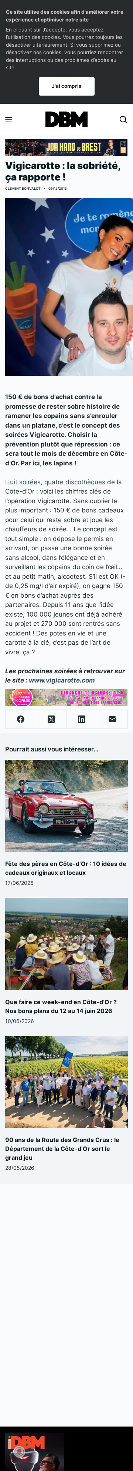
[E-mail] (112, 719)
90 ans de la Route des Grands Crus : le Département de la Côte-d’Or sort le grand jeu (62, 1148)
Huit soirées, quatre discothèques (55, 482)
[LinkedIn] (82, 719)
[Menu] (8, 119)
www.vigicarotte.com (62, 680)
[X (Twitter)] (51, 719)
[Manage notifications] (19, 1452)
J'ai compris (67, 86)
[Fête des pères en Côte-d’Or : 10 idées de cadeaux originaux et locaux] (66, 806)
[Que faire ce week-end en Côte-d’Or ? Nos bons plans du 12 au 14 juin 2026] (66, 944)
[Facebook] (21, 719)
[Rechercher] (123, 119)
